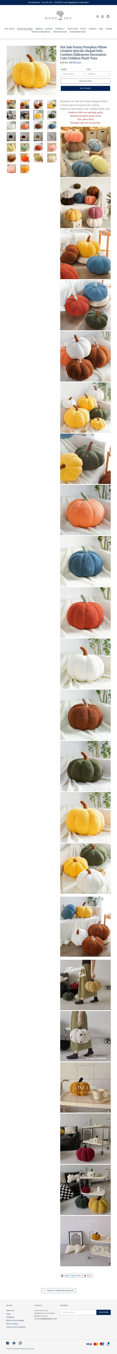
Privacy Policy (12, 1323)
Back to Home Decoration (60, 1291)
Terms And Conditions (16, 1327)
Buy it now (85, 88)
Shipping (10, 1317)
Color (88, 69)
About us (10, 1310)
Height (63, 69)
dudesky (15, 1349)
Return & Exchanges (15, 1320)
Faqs (8, 1313)
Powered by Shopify (26, 1349)
